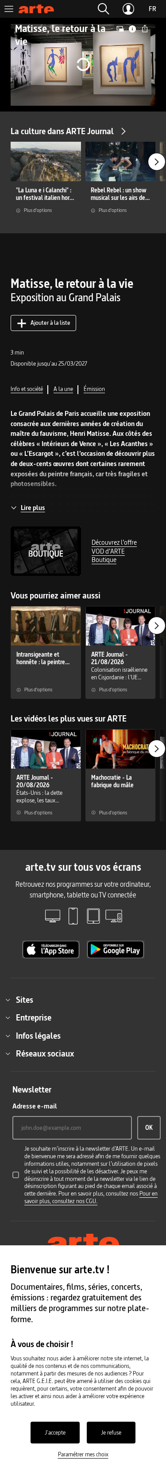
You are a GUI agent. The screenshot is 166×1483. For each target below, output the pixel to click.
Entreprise (33, 1017)
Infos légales (38, 1035)
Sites (24, 999)
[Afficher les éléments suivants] (157, 162)
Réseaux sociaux (45, 1053)
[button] (103, 9)
